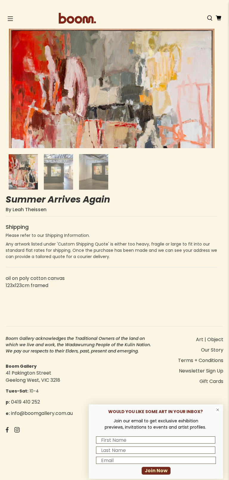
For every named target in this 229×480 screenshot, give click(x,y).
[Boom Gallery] (114, 18)
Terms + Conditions (200, 360)
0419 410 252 (25, 401)
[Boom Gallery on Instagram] (17, 430)
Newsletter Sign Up (201, 370)
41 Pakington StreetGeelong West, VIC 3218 (33, 376)
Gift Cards (211, 381)
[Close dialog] (218, 410)
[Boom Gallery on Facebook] (7, 430)
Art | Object (209, 339)
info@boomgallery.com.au (42, 413)
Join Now (156, 470)
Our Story (212, 349)
